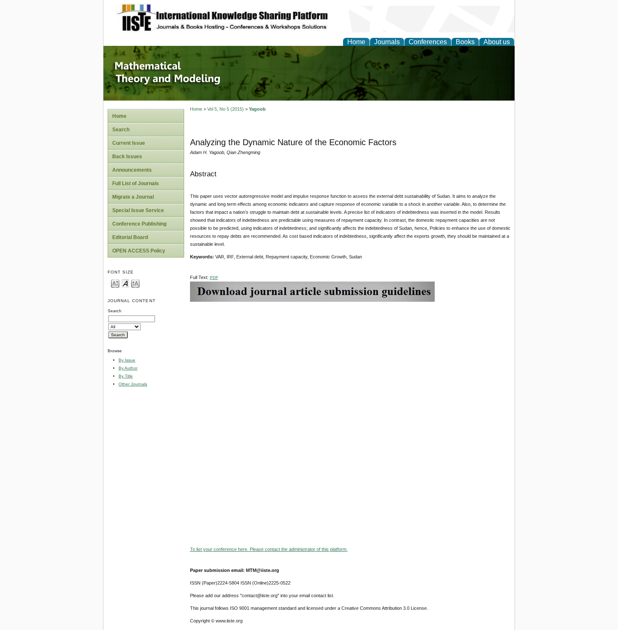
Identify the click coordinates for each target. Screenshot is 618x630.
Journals (387, 41)
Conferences (428, 41)
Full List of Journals (135, 183)
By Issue (127, 360)
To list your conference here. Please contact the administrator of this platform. (269, 549)
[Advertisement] (350, 361)
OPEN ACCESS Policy (138, 251)
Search (120, 130)
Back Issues (127, 156)
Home (356, 41)
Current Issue (128, 143)
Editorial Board (130, 237)
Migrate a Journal (133, 197)
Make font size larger (135, 283)
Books (465, 41)
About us (496, 41)
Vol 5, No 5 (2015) (225, 109)
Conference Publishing (139, 224)
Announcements (132, 170)
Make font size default (125, 283)
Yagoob (257, 109)
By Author (128, 368)
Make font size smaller (115, 283)
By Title (126, 376)
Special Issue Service (138, 210)
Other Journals (133, 384)
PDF (214, 277)
